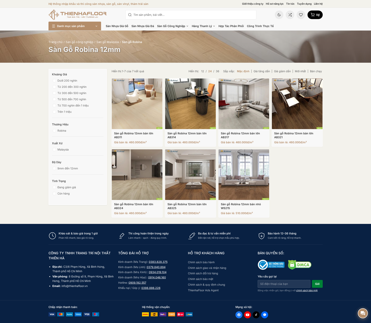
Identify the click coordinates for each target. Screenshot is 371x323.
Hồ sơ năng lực (275, 3)
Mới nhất (300, 71)
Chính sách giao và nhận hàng (207, 267)
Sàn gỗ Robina (132, 42)
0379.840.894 (156, 267)
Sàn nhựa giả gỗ (117, 26)
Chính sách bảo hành (201, 262)
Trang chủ (55, 42)
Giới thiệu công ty (252, 3)
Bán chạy (316, 71)
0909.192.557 (137, 282)
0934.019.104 (158, 272)
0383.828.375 (158, 261)
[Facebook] (238, 314)
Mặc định (243, 71)
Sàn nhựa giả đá (142, 26)
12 (202, 71)
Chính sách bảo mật (200, 279)
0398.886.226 (150, 288)
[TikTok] (256, 314)
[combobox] (193, 14)
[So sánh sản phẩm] (290, 15)
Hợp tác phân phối (231, 26)
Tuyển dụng (304, 3)
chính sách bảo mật (307, 290)
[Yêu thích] (301, 15)
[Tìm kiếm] (130, 15)
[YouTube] (247, 314)
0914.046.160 (157, 277)
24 (210, 71)
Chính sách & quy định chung (206, 284)
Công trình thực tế (260, 26)
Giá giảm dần (282, 71)
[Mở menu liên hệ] (363, 313)
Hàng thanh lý (202, 26)
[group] (185, 236)
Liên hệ (318, 3)
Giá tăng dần (262, 71)
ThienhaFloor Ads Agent (203, 290)
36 (217, 71)
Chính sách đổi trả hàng (203, 273)
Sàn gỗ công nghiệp (171, 26)
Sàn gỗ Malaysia (107, 42)
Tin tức (290, 3)
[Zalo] (264, 314)
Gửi (317, 283)
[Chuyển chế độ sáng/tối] (279, 15)
